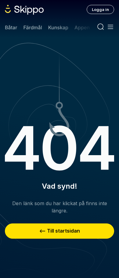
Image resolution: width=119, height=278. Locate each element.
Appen (82, 27)
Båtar (11, 27)
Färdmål (32, 27)
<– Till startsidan (59, 231)
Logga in (100, 9)
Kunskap (58, 27)
